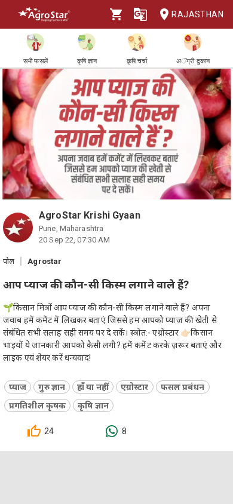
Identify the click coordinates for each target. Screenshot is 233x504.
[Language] (140, 14)
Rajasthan (197, 14)
